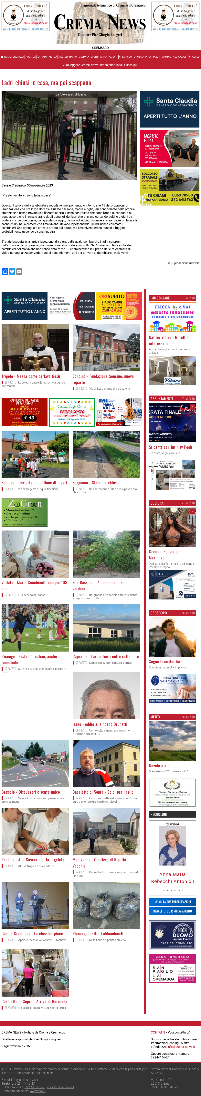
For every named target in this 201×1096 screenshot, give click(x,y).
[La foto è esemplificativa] (69, 179)
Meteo (53, 56)
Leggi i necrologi (172, 896)
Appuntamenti (108, 56)
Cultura (84, 56)
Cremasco (125, 56)
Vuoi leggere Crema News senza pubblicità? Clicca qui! (100, 65)
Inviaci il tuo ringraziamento (172, 917)
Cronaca (18, 56)
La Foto (42, 56)
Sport (94, 56)
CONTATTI (158, 1032)
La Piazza (154, 56)
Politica (31, 56)
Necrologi (179, 56)
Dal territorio (67, 56)
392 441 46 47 (25, 1083)
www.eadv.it (38, 1091)
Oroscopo (140, 56)
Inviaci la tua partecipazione (173, 907)
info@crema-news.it (181, 1047)
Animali (166, 56)
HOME (7, 56)
